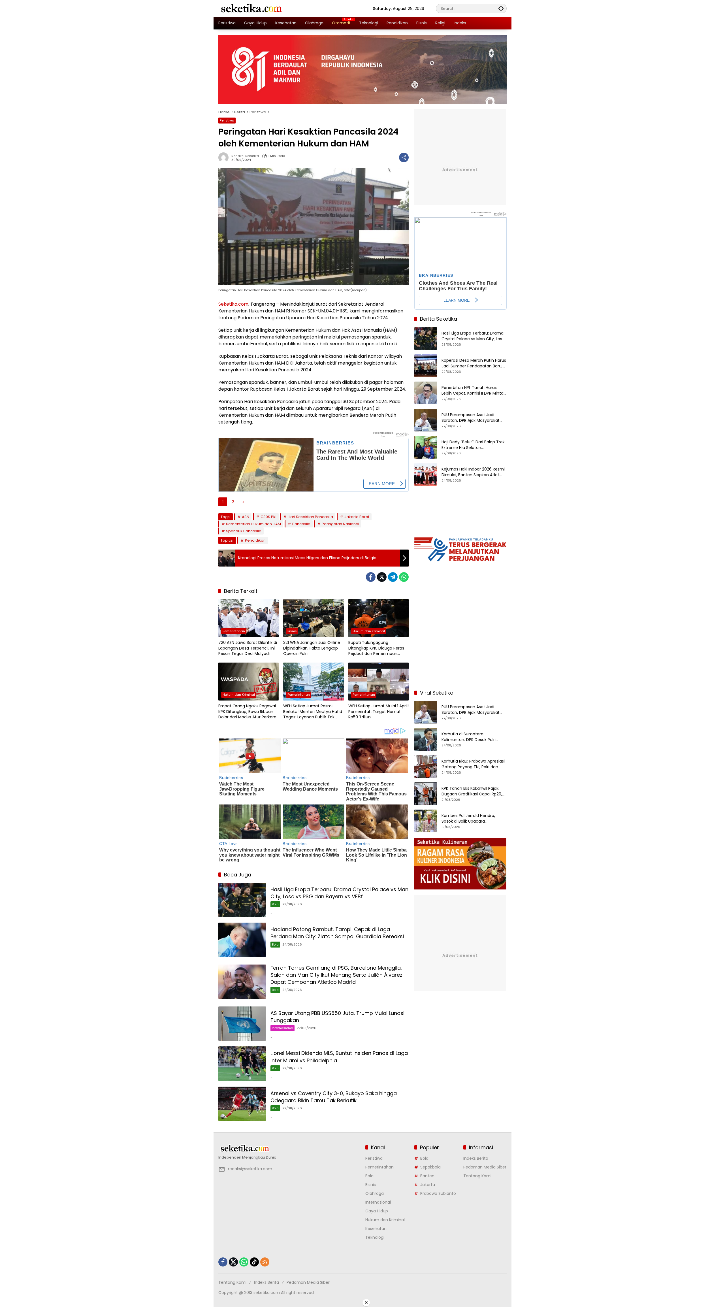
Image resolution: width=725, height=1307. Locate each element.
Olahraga (374, 1193)
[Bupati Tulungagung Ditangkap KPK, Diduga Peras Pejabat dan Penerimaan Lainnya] (378, 618)
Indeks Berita (475, 1158)
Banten (427, 1176)
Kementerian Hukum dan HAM (253, 524)
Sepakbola (430, 1167)
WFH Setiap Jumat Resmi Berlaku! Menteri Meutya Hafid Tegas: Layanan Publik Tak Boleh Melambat (312, 711)
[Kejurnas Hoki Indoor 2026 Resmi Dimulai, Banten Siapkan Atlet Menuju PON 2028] (425, 474)
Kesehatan (376, 1228)
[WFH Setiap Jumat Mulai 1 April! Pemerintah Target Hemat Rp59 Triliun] (378, 682)
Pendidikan (255, 540)
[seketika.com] (250, 8)
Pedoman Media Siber (484, 1167)
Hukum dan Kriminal (369, 631)
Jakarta (427, 1184)
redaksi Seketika (245, 155)
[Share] (404, 157)
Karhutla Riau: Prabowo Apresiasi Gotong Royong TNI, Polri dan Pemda (473, 764)
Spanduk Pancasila (243, 531)
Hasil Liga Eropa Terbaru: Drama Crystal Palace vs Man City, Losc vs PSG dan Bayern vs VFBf (339, 893)
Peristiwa (227, 120)
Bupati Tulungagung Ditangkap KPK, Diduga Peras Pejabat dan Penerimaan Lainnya (376, 648)
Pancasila (301, 524)
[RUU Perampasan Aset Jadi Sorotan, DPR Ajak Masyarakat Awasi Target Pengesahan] (425, 420)
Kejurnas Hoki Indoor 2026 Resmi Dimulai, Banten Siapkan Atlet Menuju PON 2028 (473, 472)
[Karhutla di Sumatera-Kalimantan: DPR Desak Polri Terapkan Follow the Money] (425, 739)
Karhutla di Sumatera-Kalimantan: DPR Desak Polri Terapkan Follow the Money (469, 736)
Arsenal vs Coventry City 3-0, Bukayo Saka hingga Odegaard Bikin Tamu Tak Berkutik (333, 1097)
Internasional (282, 1028)
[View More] (289, 1148)
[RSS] (264, 1261)
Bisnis (292, 631)
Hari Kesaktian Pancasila (310, 517)
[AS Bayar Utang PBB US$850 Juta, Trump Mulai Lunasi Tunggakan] (242, 1023)
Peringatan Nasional (340, 524)
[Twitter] (382, 577)
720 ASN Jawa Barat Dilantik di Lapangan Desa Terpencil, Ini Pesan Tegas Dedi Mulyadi (247, 648)
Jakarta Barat (356, 517)
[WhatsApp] (404, 577)
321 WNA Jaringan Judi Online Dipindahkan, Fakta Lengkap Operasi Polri (311, 648)
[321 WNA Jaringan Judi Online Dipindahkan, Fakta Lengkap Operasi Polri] (313, 618)
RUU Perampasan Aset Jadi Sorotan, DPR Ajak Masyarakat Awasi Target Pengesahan (471, 417)
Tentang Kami (477, 1176)
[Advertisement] (460, 648)
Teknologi (374, 1237)
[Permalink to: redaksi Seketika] (224, 157)
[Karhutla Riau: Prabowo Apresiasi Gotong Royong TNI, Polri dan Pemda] (425, 766)
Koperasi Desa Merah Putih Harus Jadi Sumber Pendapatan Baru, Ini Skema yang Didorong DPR (474, 363)
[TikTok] (254, 1261)
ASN (245, 517)
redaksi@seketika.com (250, 1169)
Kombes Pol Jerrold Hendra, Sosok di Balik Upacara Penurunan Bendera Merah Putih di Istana (473, 818)
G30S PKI (268, 517)
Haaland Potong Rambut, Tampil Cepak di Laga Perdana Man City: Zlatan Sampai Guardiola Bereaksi (337, 933)
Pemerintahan (234, 631)
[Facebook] (371, 577)
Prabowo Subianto (438, 1193)
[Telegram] (393, 577)
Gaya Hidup (376, 1211)
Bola (275, 904)
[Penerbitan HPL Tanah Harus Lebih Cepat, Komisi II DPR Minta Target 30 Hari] (425, 393)
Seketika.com (233, 304)
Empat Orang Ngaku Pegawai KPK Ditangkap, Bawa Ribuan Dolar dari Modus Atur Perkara (247, 711)
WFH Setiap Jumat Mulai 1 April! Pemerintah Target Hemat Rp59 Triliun (378, 711)
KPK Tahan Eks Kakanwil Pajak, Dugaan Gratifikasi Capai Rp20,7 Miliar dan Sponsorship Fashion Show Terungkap (473, 791)
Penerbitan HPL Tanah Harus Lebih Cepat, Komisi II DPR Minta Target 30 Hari (473, 390)
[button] (501, 8)
